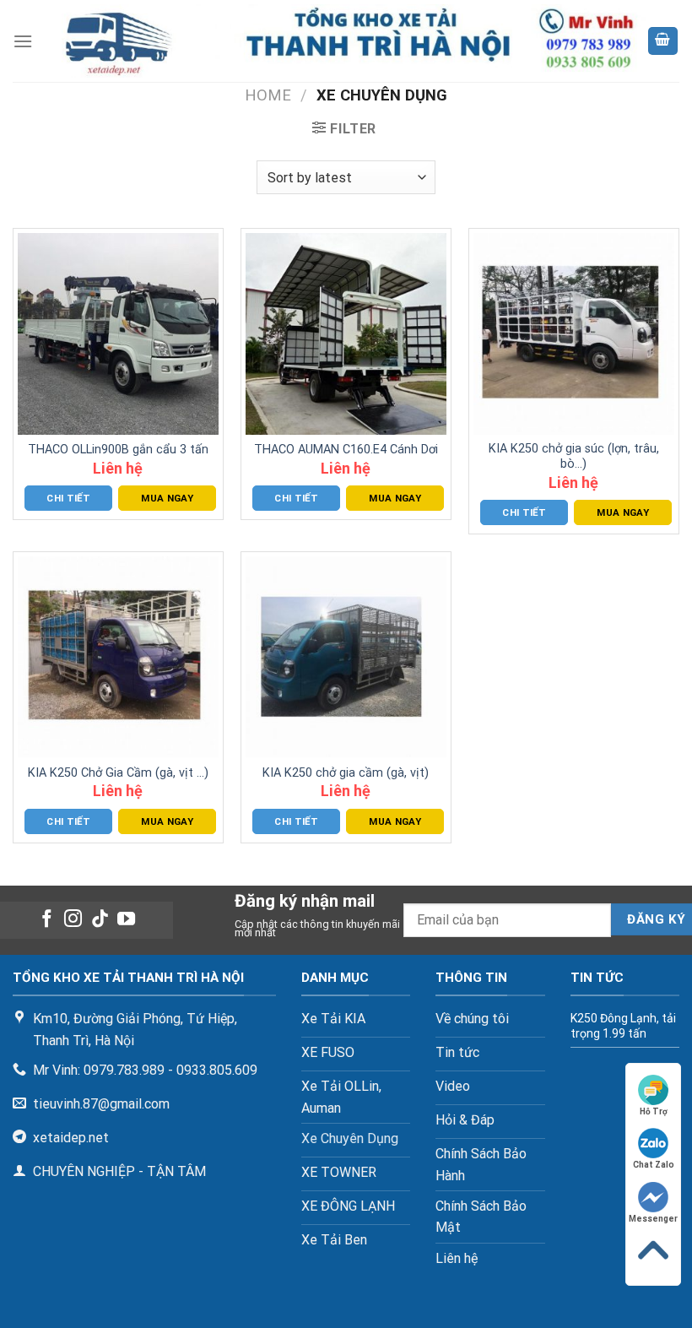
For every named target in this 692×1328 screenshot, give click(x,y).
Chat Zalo (653, 1164)
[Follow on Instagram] (73, 920)
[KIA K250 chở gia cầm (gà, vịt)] (346, 656)
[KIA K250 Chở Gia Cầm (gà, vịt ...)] (118, 656)
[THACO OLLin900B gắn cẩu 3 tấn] (118, 333)
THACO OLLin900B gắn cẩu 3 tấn (118, 449)
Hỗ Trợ (654, 1111)
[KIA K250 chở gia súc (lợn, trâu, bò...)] (573, 333)
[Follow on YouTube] (126, 920)
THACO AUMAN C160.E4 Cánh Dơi (346, 449)
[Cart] (663, 41)
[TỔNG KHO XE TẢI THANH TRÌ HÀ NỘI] (339, 41)
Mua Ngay (167, 498)
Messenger (653, 1218)
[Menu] (23, 41)
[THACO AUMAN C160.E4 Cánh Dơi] (346, 333)
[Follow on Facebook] (46, 920)
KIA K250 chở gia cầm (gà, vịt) (345, 773)
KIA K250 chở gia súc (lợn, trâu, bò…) (574, 457)
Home (268, 95)
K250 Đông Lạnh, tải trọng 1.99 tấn (623, 1025)
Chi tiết (68, 498)
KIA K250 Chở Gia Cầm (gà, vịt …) (118, 773)
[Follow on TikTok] (100, 920)
